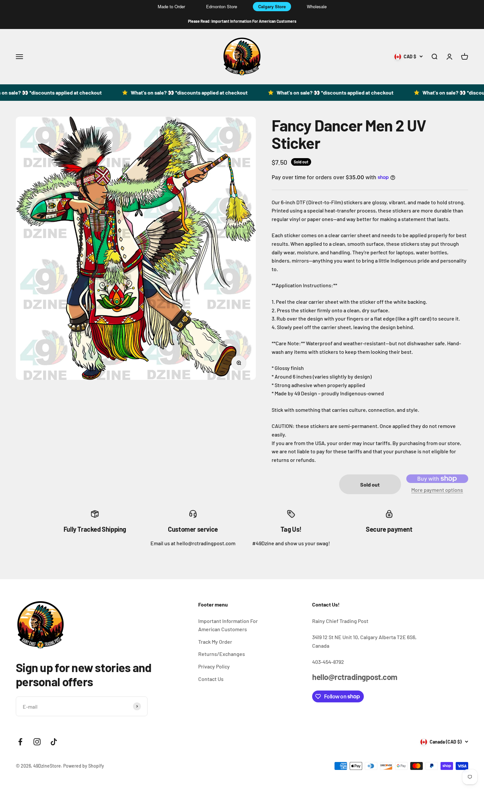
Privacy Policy (214, 666)
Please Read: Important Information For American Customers (242, 21)
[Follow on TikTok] (53, 741)
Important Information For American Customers (228, 625)
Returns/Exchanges (221, 654)
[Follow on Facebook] (20, 741)
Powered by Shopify (83, 766)
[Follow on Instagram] (37, 741)
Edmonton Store (221, 6)
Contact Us (211, 679)
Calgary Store (272, 6)
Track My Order (215, 641)
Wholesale (317, 6)
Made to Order (171, 6)
